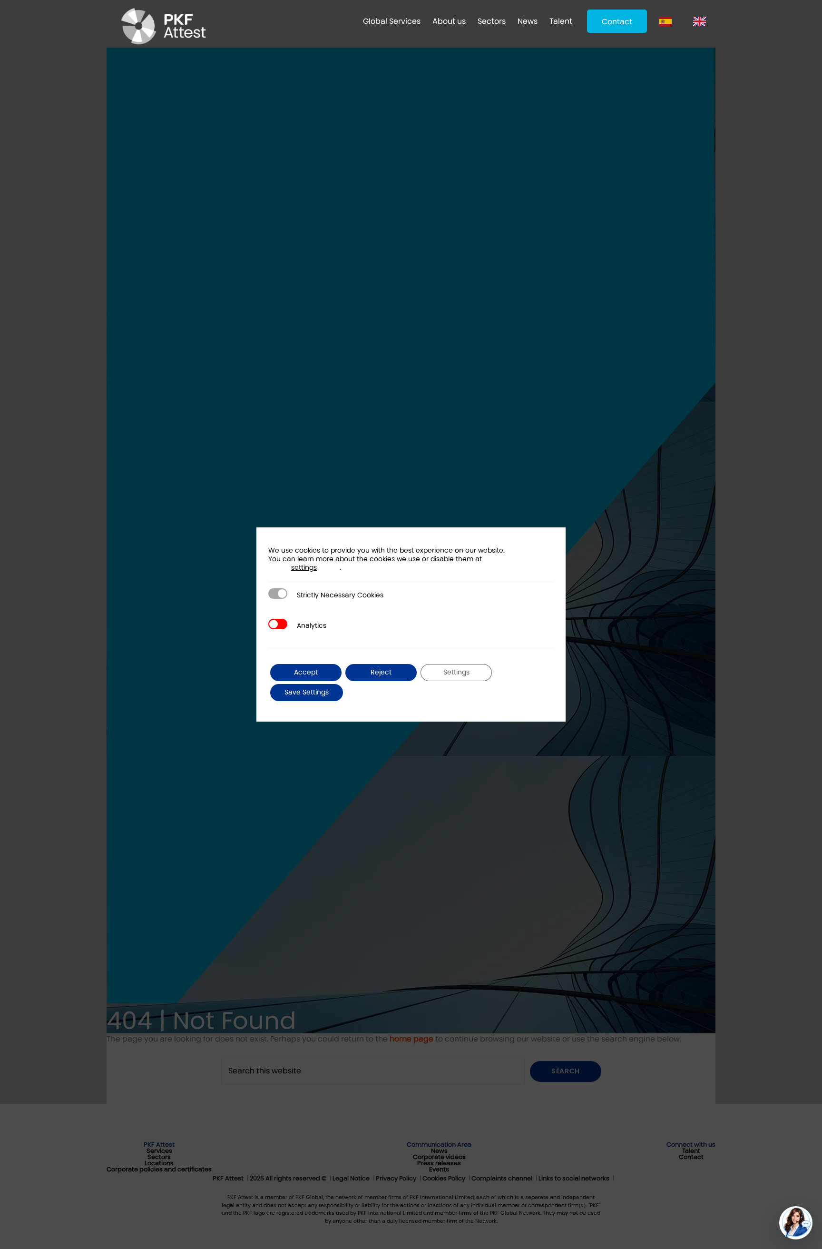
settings (304, 568)
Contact (617, 21)
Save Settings (306, 692)
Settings (456, 672)
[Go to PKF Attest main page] (163, 26)
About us (449, 21)
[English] (701, 21)
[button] (795, 1222)
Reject (381, 672)
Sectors (492, 21)
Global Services (392, 21)
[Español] (667, 21)
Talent (560, 21)
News (528, 21)
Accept (306, 672)
